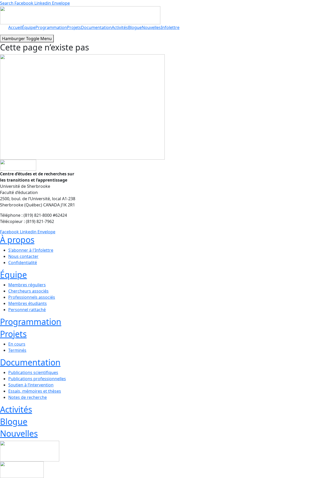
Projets (74, 27)
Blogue (135, 27)
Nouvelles (151, 27)
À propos (17, 239)
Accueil (15, 27)
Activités (120, 27)
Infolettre (170, 27)
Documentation (96, 27)
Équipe (28, 27)
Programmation (51, 27)
